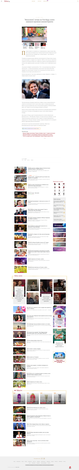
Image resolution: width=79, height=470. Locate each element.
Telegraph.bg (48, 461)
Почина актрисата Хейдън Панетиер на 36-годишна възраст (59, 220)
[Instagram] (44, 459)
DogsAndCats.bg (43, 461)
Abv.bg (14, 461)
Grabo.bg (52, 461)
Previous (22, 46)
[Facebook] (42, 459)
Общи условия (17, 467)
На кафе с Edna (39, 17)
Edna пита (18, 276)
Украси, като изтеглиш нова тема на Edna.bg (59, 361)
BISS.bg (64, 461)
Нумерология (45, 1)
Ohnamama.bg (18, 461)
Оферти (19, 390)
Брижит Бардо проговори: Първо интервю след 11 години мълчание (39, 133)
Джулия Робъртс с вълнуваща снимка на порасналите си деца (37, 134)
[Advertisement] (34, 147)
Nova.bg (26, 461)
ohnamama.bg (34, 175)
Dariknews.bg (30, 461)
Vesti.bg (22, 461)
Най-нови (33, 1)
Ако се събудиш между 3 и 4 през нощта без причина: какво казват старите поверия (59, 209)
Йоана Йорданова (60, 305)
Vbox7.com (34, 461)
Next (46, 46)
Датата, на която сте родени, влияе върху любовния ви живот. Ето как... (59, 202)
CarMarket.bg (60, 461)
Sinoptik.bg (38, 461)
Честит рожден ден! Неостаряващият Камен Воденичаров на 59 (38, 136)
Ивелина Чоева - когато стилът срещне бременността (58, 216)
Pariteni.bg (56, 461)
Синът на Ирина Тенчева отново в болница (59, 205)
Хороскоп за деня (58, 181)
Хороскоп (39, 1)
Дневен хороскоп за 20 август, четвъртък (58, 213)
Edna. (7, 1)
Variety (26, 158)
